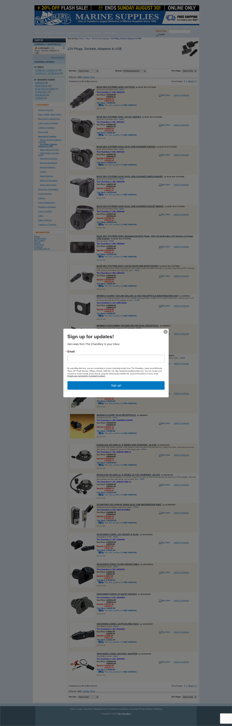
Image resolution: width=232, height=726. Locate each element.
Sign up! (116, 385)
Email (71, 351)
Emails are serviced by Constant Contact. (86, 376)
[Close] (166, 332)
